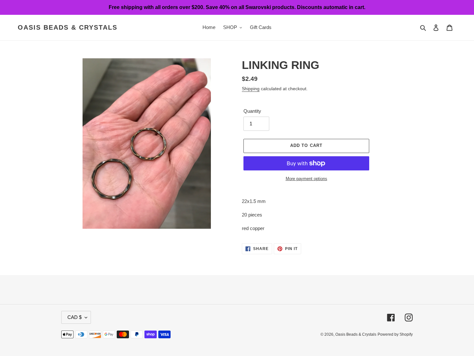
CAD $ (74, 317)
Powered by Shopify (395, 334)
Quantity (252, 111)
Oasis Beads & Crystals (67, 27)
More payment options (306, 178)
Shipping (251, 88)
